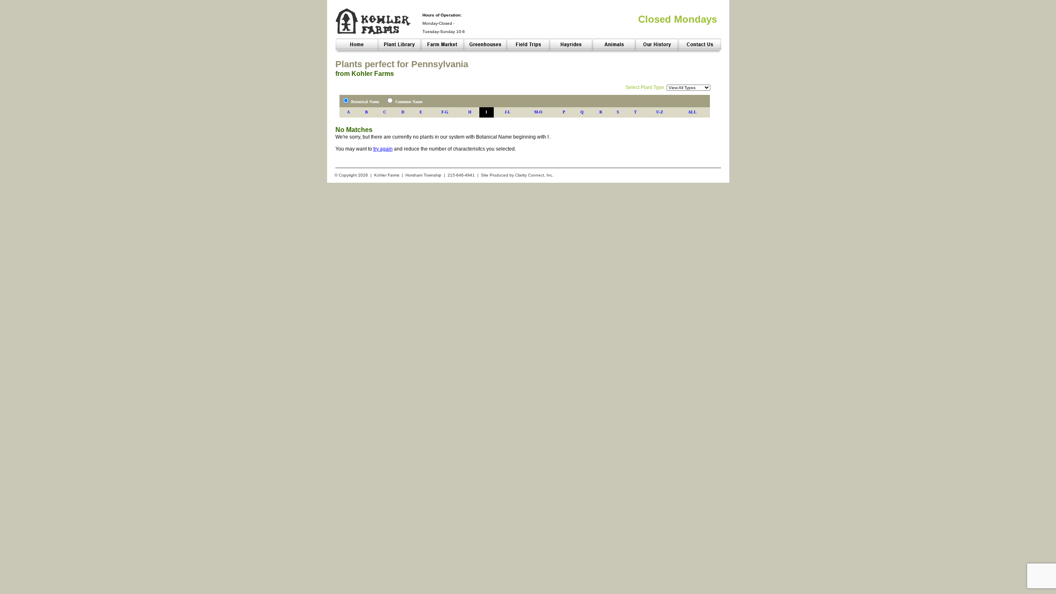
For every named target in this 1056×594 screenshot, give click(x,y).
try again (383, 149)
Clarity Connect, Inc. (534, 175)
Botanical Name (365, 101)
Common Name (408, 101)
